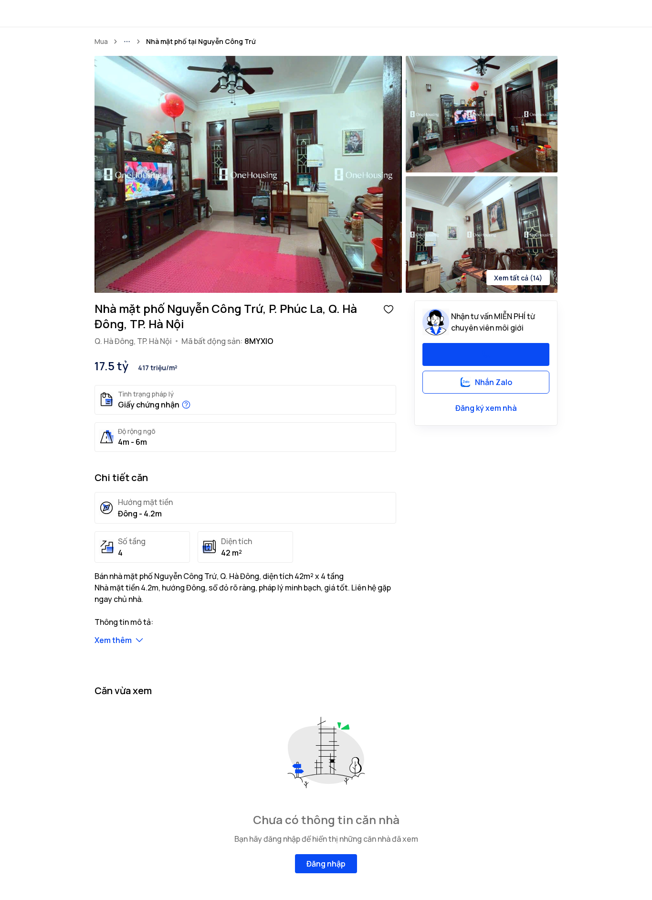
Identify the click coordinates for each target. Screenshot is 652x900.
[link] (201, 41)
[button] (388, 308)
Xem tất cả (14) (518, 277)
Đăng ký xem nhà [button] (486, 408)
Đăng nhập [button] (326, 863)
